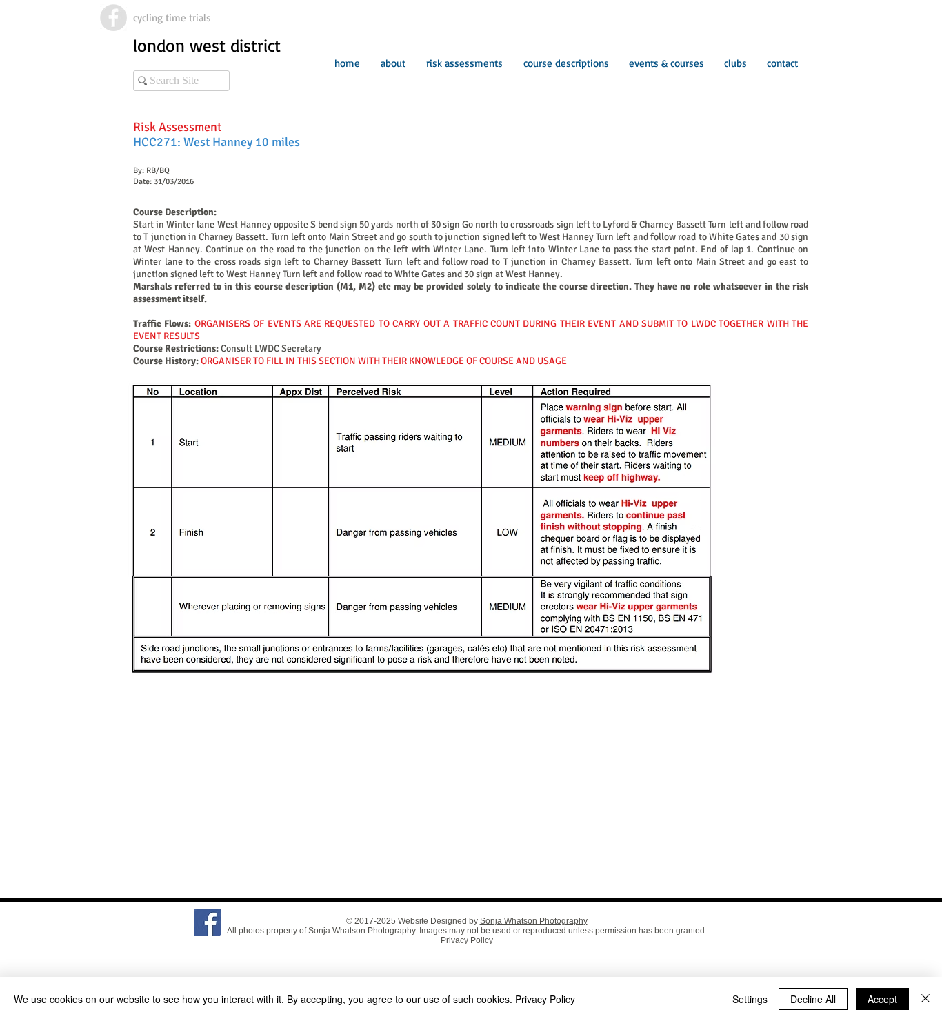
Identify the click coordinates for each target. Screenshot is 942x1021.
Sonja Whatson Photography (534, 921)
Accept (882, 999)
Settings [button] (750, 999)
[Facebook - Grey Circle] (113, 17)
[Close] (925, 999)
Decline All (813, 999)
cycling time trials (172, 17)
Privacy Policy (467, 940)
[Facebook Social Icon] (207, 922)
